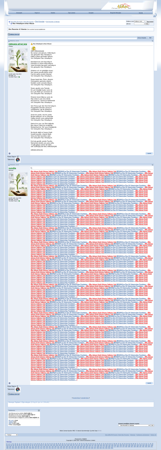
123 (115, 445)
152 (47, 446)
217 (55, 448)
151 (33, 446)
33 (69, 443)
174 (101, 446)
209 (33, 448)
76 (146, 443)
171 (92, 446)
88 (24, 445)
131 (135, 445)
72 (139, 443)
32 (67, 443)
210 (36, 448)
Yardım (53, 12)
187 (132, 446)
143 (19, 446)
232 (84, 448)
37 (77, 443)
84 (15, 445)
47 (101, 443)
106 (57, 445)
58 (91, 443)
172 (95, 446)
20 (41, 443)
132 (138, 445)
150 (121, 445)
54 (105, 443)
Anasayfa (19, 12)
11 (17, 443)
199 (98, 446)
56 (110, 443)
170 (89, 446)
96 (13, 445)
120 (112, 445)
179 (123, 446)
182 (126, 446)
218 (58, 448)
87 (22, 445)
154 (101, 445)
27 (43, 443)
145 (24, 446)
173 (103, 446)
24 (50, 443)
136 (86, 443)
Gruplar (91, 12)
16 (30, 443)
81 (39, 443)
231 (81, 448)
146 (27, 446)
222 (69, 448)
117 (93, 445)
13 (21, 443)
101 (48, 445)
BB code (11, 420)
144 (21, 446)
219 (61, 448)
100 (45, 445)
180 (118, 446)
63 (125, 443)
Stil (150, 38)
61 (120, 443)
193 (146, 446)
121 (118, 445)
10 (15, 443)
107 (74, 445)
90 (28, 445)
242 (109, 448)
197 (152, 446)
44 (97, 443)
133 (140, 445)
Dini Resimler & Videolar (53, 21)
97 (43, 445)
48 (56, 443)
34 (71, 443)
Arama (141, 13)
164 (44, 446)
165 (106, 445)
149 (36, 446)
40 (88, 443)
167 (50, 446)
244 (112, 448)
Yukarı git (153, 435)
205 (21, 448)
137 (149, 445)
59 (114, 443)
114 (82, 445)
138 (152, 445)
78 (150, 443)
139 (7, 446)
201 (10, 448)
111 (79, 445)
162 (72, 446)
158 (61, 446)
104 (60, 445)
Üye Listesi (71, 12)
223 (72, 448)
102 (51, 445)
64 (127, 443)
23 (47, 443)
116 (90, 445)
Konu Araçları (142, 38)
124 (104, 445)
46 (99, 443)
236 (78, 448)
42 (95, 443)
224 (75, 448)
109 (68, 445)
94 (36, 445)
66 (131, 443)
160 (67, 446)
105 (62, 445)
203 (13, 448)
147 (30, 446)
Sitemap (132, 435)
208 (30, 448)
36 (75, 443)
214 (47, 448)
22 (45, 443)
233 (86, 448)
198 (7, 448)
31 (64, 443)
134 (143, 445)
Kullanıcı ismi (130, 21)
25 (52, 443)
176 (112, 446)
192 (143, 446)
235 (92, 448)
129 (132, 445)
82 (9, 445)
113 (28, 443)
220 (64, 448)
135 (146, 445)
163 (75, 446)
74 (141, 443)
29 (60, 443)
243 (106, 448)
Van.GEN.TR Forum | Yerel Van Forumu (22, 21)
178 (120, 446)
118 (87, 445)
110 (76, 445)
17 (33, 443)
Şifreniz (128, 23)
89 (26, 445)
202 (38, 446)
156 (55, 446)
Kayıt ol (37, 12)
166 (84, 446)
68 (133, 443)
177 (115, 446)
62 (122, 443)
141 (13, 446)
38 (79, 443)
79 (152, 443)
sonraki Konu (85, 398)
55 (108, 443)
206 (24, 448)
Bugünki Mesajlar (115, 12)
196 (106, 446)
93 (34, 445)
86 (19, 445)
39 (81, 443)
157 (58, 446)
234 (89, 448)
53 (103, 443)
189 (129, 446)
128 (129, 445)
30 (62, 443)
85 (17, 445)
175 (41, 446)
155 (53, 446)
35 (73, 443)
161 (69, 446)
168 (86, 446)
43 (84, 443)
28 (58, 443)
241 (103, 448)
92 (32, 445)
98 (41, 445)
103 (54, 445)
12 (19, 443)
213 (44, 448)
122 (109, 445)
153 (123, 445)
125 (126, 445)
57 (112, 443)
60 (116, 443)
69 (135, 443)
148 (98, 445)
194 (149, 446)
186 (137, 446)
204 (19, 448)
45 (93, 443)
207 (27, 448)
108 (71, 445)
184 (135, 446)
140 (10, 446)
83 (11, 445)
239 (100, 448)
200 (109, 446)
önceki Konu (76, 398)
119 (95, 445)
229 (16, 448)
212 (41, 448)
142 (16, 446)
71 (137, 443)
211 (38, 448)
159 (64, 446)
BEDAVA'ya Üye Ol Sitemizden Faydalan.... (73, 171)
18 (35, 443)
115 (84, 445)
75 (144, 443)
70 (118, 443)
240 (98, 448)
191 (140, 446)
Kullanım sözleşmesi (142, 435)
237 (95, 448)
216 (52, 448)
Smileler (11, 422)
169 (81, 446)
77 (148, 443)
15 (26, 443)
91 (30, 445)
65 (129, 443)
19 (37, 443)
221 (67, 448)
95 (38, 445)
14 (24, 443)
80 (7, 445)
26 (54, 443)
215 (50, 448)
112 (65, 445)
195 (78, 446)
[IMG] (10, 423)
